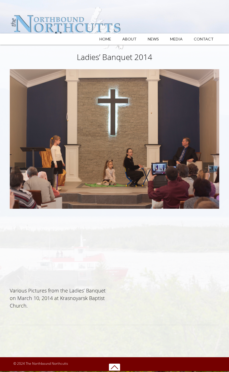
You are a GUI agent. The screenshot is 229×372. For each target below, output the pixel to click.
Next (209, 165)
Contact (204, 39)
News (153, 39)
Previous (19, 165)
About (129, 39)
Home (105, 39)
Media (176, 39)
